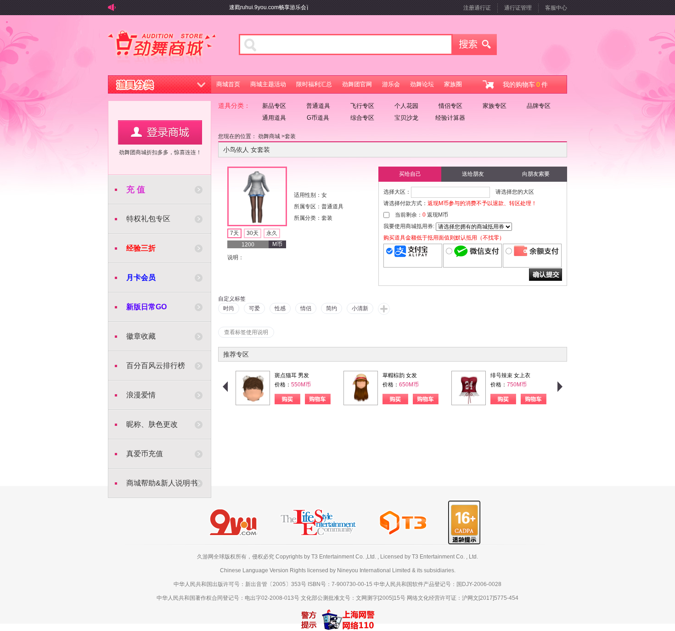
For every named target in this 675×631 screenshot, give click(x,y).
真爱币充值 (144, 454)
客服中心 (556, 8)
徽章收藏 (141, 336)
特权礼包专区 (148, 219)
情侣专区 (450, 105)
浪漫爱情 (141, 395)
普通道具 (318, 105)
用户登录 (160, 132)
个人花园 (406, 105)
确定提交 (545, 274)
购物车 (318, 399)
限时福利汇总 (314, 84)
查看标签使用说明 (246, 332)
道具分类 (159, 84)
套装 (290, 136)
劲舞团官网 (357, 84)
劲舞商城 (162, 47)
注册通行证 (477, 8)
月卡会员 (141, 277)
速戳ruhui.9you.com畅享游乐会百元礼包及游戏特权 (285, 7)
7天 (234, 233)
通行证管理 (518, 8)
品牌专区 (539, 105)
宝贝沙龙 (406, 117)
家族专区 (494, 105)
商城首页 (228, 84)
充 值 (135, 189)
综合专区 (362, 117)
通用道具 (274, 117)
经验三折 (141, 248)
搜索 (475, 44)
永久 (271, 233)
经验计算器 (450, 117)
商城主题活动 (268, 84)
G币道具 (318, 117)
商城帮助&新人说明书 (161, 483)
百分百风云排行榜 (155, 365)
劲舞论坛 (422, 84)
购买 (287, 399)
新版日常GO (146, 307)
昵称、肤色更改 (152, 424)
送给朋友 (473, 174)
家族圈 (453, 84)
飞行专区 (362, 105)
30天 (253, 233)
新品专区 (274, 105)
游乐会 (391, 84)
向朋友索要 (536, 174)
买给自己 (410, 174)
